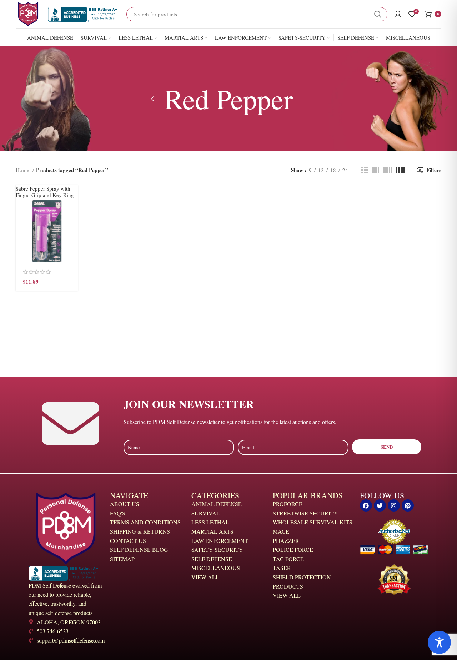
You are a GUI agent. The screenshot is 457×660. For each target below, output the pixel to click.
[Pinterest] (408, 505)
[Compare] (72, 244)
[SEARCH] (378, 14)
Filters (433, 170)
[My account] (398, 14)
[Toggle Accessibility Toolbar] (439, 642)
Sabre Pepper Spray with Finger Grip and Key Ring (45, 191)
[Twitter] (380, 505)
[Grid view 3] (364, 170)
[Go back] (156, 99)
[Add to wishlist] (72, 260)
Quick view (72, 228)
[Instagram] (394, 505)
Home (23, 169)
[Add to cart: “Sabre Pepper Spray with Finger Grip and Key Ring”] (72, 211)
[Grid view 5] (387, 170)
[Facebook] (366, 505)
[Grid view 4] (375, 170)
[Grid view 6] (400, 170)
